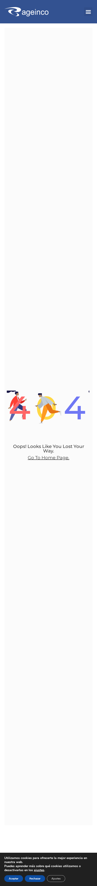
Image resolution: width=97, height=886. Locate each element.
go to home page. (48, 457)
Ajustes (56, 878)
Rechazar (35, 878)
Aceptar (13, 878)
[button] (88, 11)
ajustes (39, 870)
